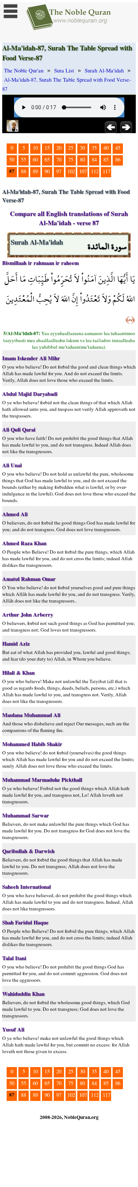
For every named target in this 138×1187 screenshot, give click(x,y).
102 (71, 171)
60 (35, 159)
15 (47, 147)
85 (106, 159)
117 (106, 171)
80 (82, 159)
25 (70, 147)
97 (58, 171)
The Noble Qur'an (23, 70)
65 (47, 159)
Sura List (64, 70)
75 (70, 159)
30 (82, 147)
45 (117, 147)
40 (106, 147)
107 (83, 171)
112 (95, 171)
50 (11, 159)
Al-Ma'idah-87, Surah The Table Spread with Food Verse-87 (66, 84)
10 (35, 147)
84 (94, 159)
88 (23, 171)
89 (35, 171)
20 (58, 147)
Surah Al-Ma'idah (104, 70)
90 (47, 171)
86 (117, 159)
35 (94, 147)
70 (58, 159)
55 (23, 159)
